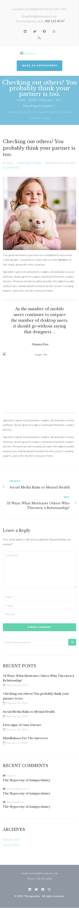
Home (21, 100)
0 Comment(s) (11, 167)
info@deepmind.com (43, 16)
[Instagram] (54, 31)
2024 (32, 100)
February (46, 100)
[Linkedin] (25, 31)
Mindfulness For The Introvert (25, 738)
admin (10, 162)
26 (58, 100)
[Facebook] (44, 31)
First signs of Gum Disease (22, 725)
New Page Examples (38, 106)
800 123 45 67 (55, 21)
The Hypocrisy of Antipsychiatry (26, 780)
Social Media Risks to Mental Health (29, 711)
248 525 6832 (44, 878)
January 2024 (11, 844)
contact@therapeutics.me (43, 873)
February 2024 (11, 839)
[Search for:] (34, 642)
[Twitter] (35, 31)
